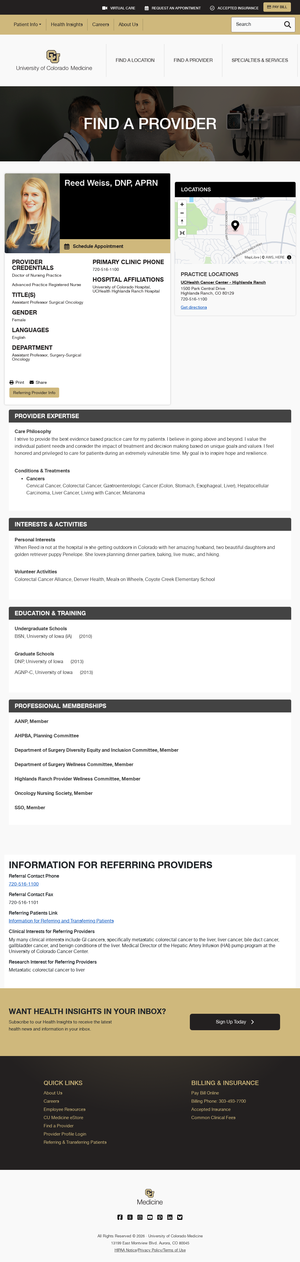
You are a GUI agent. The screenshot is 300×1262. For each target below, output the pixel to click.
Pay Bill (279, 7)
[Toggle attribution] (289, 257)
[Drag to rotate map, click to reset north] (182, 221)
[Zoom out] (182, 213)
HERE (279, 257)
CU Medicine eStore (63, 1117)
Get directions (194, 307)
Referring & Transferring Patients (75, 1142)
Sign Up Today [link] (231, 1022)
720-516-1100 (24, 884)
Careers (100, 24)
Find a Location (135, 60)
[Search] (287, 24)
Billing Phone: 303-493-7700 (218, 1101)
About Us (128, 24)
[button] (235, 226)
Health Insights (67, 24)
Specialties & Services (260, 60)
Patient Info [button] (26, 24)
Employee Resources (65, 1109)
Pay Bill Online (205, 1092)
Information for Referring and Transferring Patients (61, 921)
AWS (270, 257)
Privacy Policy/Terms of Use (162, 1250)
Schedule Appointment (97, 246)
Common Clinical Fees (213, 1117)
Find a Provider (193, 60)
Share (41, 382)
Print (19, 382)
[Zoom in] (182, 204)
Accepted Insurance (211, 1109)
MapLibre (252, 257)
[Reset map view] (182, 233)
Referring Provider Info (34, 392)
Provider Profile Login (65, 1133)
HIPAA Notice (126, 1250)
